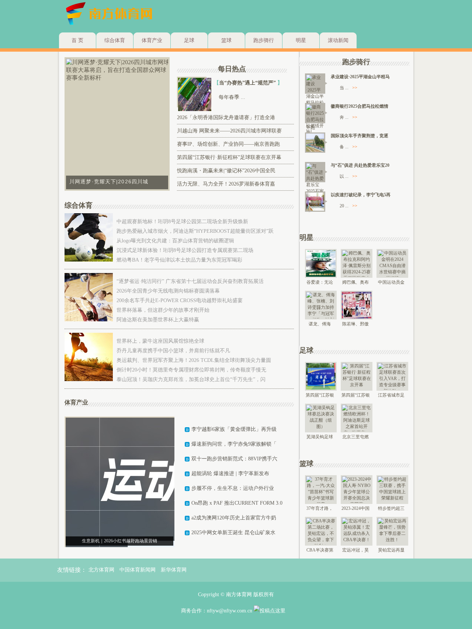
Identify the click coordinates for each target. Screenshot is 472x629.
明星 (301, 40)
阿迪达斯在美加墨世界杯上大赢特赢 (158, 319)
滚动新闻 (338, 40)
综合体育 (114, 40)
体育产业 (152, 40)
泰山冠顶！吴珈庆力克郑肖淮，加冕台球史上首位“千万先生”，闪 (191, 379)
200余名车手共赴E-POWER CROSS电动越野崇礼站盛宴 (180, 300)
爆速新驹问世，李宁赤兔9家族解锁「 (234, 444)
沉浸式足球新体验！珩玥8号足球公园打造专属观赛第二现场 (185, 250)
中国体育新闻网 (137, 570)
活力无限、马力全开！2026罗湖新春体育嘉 (226, 184)
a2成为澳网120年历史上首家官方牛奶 (233, 518)
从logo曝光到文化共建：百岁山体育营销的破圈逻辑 (175, 240)
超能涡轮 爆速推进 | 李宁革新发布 (230, 473)
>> (354, 87)
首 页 (77, 40)
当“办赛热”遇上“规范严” (248, 83)
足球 (189, 40)
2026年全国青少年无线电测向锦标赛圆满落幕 (168, 291)
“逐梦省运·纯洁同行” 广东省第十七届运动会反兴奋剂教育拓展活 (190, 281)
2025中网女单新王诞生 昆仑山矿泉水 (233, 532)
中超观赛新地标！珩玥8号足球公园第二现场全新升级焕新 (182, 221)
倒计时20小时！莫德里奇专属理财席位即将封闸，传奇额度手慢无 (191, 370)
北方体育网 (101, 570)
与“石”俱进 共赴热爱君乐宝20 (360, 165)
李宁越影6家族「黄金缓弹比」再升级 (234, 429)
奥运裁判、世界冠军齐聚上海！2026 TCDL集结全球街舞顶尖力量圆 (194, 360)
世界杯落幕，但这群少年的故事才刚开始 (163, 310)
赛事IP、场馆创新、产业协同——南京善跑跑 (228, 144)
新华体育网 (174, 570)
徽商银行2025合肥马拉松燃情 (359, 106)
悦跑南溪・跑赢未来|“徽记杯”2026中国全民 (226, 170)
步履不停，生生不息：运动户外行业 (232, 488)
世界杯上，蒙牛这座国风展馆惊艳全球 (160, 341)
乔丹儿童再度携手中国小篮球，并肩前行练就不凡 (173, 350)
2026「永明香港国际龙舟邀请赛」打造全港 (226, 117)
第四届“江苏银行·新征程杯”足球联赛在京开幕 (229, 157)
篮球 (226, 40)
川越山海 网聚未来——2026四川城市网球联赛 (229, 131)
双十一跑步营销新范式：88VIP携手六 (234, 459)
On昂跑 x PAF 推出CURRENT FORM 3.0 (236, 503)
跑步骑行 (263, 40)
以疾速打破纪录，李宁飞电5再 (361, 194)
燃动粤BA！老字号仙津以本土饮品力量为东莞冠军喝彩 (179, 260)
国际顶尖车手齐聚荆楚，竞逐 (359, 135)
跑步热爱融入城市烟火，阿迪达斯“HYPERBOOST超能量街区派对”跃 (195, 231)
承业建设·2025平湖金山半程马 (360, 76)
